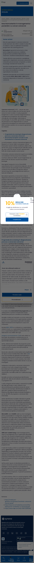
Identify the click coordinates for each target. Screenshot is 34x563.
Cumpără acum (17, 219)
